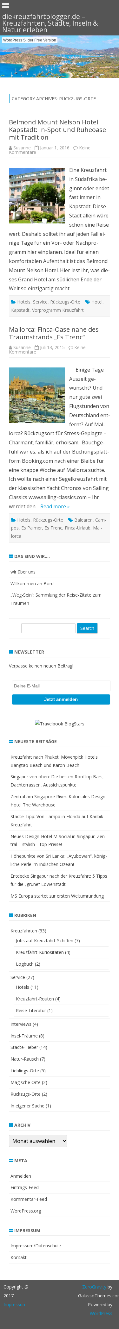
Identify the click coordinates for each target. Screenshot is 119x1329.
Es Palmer (31, 528)
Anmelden (20, 1176)
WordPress (101, 1313)
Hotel (96, 302)
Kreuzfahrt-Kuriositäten (40, 952)
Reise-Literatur (31, 1010)
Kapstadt (20, 310)
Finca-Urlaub (77, 528)
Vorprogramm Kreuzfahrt (58, 310)
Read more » (55, 506)
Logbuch (25, 964)
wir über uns (23, 572)
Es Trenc (53, 528)
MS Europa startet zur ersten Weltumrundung (57, 896)
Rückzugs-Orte (65, 302)
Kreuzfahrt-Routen (35, 999)
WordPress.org (25, 1211)
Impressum (15, 1304)
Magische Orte (25, 1082)
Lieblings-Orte (24, 1071)
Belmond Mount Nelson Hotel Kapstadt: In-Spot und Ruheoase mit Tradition (57, 129)
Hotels (23, 302)
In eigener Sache (27, 1106)
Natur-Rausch (24, 1059)
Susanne (22, 148)
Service (40, 302)
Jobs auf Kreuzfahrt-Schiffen (44, 940)
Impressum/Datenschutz (35, 1246)
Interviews (20, 1024)
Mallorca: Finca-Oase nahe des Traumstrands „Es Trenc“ (54, 333)
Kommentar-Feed (28, 1199)
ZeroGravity (94, 1287)
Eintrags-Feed (24, 1187)
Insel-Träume (24, 1036)
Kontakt (18, 1257)
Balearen (83, 520)
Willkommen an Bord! (32, 583)
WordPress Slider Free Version (29, 40)
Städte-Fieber (24, 1047)
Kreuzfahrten (23, 931)
